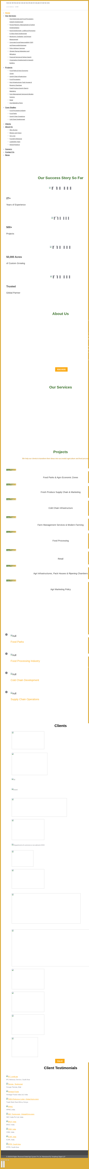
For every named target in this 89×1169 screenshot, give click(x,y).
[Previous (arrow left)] (2, 1164)
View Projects (11, 470)
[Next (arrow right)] (4, 1164)
